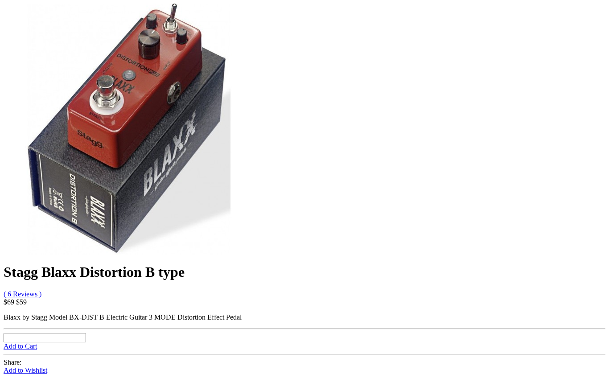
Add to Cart (20, 346)
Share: (12, 362)
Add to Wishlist (25, 370)
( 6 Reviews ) (22, 294)
